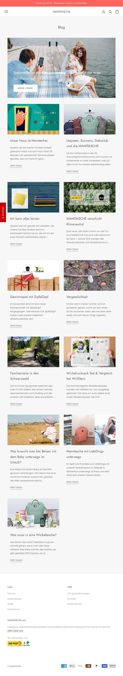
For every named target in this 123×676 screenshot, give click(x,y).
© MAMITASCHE (14, 666)
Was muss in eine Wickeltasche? (33, 534)
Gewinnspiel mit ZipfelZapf (29, 296)
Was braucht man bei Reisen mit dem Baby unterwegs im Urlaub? (33, 457)
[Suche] (110, 11)
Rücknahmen (75, 603)
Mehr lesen (25, 88)
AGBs (10, 603)
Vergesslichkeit (76, 296)
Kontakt (72, 598)
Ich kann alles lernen (24, 218)
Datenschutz (15, 598)
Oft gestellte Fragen (79, 593)
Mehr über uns (15, 630)
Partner (11, 593)
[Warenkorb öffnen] (117, 11)
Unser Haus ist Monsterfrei (29, 140)
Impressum (14, 609)
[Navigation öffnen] (6, 11)
